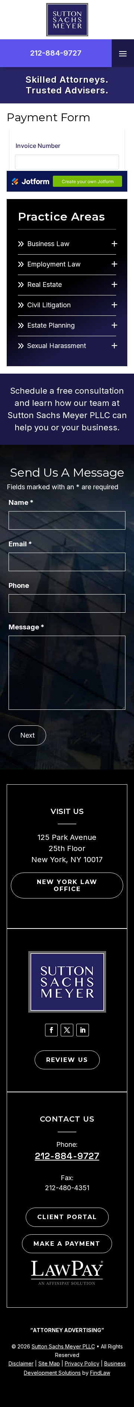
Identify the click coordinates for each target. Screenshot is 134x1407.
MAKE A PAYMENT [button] (67, 1243)
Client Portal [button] (67, 1217)
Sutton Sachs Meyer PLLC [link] (63, 1346)
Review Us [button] (67, 1059)
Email (20, 544)
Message (26, 627)
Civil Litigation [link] (49, 305)
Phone (19, 585)
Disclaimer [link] (21, 1363)
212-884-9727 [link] (56, 53)
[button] (123, 53)
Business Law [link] (48, 244)
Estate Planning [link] (51, 325)
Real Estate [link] (44, 284)
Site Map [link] (49, 1363)
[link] (67, 19)
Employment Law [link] (54, 264)
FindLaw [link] (100, 1373)
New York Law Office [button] (67, 885)
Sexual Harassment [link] (56, 346)
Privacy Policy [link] (82, 1363)
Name (21, 502)
